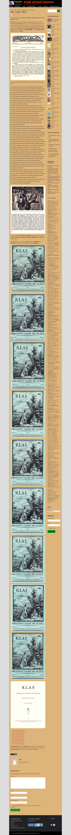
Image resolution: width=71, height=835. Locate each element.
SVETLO (50, 440)
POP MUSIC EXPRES (54, 381)
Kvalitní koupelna (31, 820)
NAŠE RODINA (54, 343)
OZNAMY (57, 367)
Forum (24, 6)
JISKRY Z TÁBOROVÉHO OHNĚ (52, 272)
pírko (57, 393)
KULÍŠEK (49, 291)
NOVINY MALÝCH (51, 354)
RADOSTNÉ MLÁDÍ (51, 398)
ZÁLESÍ (54, 483)
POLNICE (49, 381)
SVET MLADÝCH (54, 440)
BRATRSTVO (58, 213)
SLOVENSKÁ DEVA (56, 425)
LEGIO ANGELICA (55, 295)
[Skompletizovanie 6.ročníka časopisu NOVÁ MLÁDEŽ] (49, 76)
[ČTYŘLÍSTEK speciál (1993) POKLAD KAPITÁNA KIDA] (49, 109)
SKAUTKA (54, 420)
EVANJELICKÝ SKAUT (51, 248)
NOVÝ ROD (56, 356)
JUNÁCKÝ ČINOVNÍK (54, 273)
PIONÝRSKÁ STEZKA (53, 373)
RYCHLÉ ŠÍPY (56, 415)
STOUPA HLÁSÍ (53, 437)
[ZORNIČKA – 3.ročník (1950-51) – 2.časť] (49, 31)
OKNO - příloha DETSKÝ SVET (52, 366)
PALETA (49, 369)
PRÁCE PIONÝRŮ (56, 388)
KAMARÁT (54, 276)
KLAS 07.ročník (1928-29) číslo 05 (18, 734)
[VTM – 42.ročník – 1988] (49, 35)
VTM (49, 465)
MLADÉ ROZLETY (56, 319)
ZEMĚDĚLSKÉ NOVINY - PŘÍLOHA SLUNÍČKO (53, 473)
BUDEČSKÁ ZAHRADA (51, 216)
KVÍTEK (56, 291)
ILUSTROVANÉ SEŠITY (53, 265)
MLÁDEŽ (49, 335)
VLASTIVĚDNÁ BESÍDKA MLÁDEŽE (52, 461)
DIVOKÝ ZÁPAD (50, 228)
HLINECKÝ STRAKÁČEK (56, 257)
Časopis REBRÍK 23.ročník (55, 52)
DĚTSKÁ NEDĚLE (51, 240)
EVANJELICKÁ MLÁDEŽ (51, 247)
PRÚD (49, 389)
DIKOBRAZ (50, 227)
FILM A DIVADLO (53, 250)
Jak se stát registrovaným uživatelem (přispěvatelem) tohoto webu (53, 141)
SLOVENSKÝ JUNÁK (50, 428)
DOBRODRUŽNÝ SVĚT (52, 232)
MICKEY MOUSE (55, 316)
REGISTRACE (17, 6)
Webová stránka (14, 800)
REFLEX (52, 401)
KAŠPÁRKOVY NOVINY (51, 279)
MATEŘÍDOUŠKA (52, 315)
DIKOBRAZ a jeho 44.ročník (55, 102)
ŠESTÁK (56, 498)
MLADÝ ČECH (50, 334)
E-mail (12, 795)
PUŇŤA (57, 390)
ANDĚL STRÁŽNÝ (51, 203)
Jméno (12, 790)
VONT (55, 462)
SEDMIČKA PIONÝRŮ (53, 417)
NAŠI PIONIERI (55, 346)
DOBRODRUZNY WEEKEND (51, 231)
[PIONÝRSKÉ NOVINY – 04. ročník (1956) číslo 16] (49, 50)
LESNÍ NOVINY (50, 296)
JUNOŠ (49, 273)
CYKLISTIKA (50, 222)
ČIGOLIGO (50, 495)
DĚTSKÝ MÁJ (56, 243)
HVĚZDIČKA (50, 260)
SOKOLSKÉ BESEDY (54, 430)
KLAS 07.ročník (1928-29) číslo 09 (18, 740)
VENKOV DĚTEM (56, 457)
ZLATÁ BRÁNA (56, 475)
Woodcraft (57, 472)
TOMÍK (49, 446)
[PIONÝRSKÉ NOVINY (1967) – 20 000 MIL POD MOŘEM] (49, 72)
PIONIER (55, 369)
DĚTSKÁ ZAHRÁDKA (50, 242)
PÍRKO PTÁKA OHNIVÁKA (52, 393)
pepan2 (15, 14)
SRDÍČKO (54, 433)
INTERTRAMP (50, 268)
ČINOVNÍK (58, 495)
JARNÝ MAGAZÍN (54, 268)
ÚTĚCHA (49, 485)
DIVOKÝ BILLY (54, 227)
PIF (52, 369)
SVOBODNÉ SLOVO (50, 441)
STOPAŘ (49, 437)
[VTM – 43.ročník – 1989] (49, 59)
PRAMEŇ (50, 385)
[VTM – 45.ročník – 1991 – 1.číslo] (49, 81)
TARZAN (55, 444)
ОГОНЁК (49, 502)
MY (58, 338)
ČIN (54, 495)
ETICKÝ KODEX (56, 246)
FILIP (49, 250)
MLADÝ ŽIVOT (54, 334)
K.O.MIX (58, 275)
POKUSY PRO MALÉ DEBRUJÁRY (52, 380)
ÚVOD (11, 6)
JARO (49, 269)
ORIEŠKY (49, 367)
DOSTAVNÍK (57, 236)
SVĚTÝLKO (56, 442)
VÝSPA (57, 465)
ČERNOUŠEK (50, 490)
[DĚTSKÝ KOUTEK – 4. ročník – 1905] (49, 100)
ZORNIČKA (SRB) (51, 477)
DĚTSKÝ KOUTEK (51, 243)
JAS (52, 269)
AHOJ (49, 202)
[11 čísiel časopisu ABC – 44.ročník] (49, 122)
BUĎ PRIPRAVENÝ (51, 217)
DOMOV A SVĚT (54, 235)
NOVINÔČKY (57, 355)
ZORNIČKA (54, 476)
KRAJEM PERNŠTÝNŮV (51, 287)
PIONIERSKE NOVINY (51, 370)
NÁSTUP (56, 359)
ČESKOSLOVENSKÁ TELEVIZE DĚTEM (53, 491)
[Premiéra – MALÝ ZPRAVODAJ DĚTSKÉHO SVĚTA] (49, 67)
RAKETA (56, 400)
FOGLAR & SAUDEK (57, 251)
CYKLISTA (56, 221)
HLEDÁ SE (40, 6)
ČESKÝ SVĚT (55, 494)
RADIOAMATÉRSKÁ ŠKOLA (51, 396)
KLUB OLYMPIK (50, 280)
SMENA (55, 429)
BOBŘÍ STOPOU (52, 213)
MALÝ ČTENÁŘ (51, 312)
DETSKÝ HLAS (50, 224)
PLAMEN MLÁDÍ (50, 377)
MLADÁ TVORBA (50, 319)
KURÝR (53, 291)
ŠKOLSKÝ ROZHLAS (50, 501)
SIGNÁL (54, 418)
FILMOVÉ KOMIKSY (51, 251)
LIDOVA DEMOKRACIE (51, 299)
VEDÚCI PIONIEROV (51, 457)
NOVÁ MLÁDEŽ (51, 356)
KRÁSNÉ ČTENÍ (56, 288)
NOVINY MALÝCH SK (51, 355)
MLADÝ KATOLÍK (50, 323)
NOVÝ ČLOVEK (54, 358)
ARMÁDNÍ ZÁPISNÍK (50, 205)
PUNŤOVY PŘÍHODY (51, 390)
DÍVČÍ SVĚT (50, 239)
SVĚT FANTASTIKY (56, 441)
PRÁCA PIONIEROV (51, 388)
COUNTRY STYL (56, 220)
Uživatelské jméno (51, 518)
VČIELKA (53, 467)
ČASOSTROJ (50, 489)
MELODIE (50, 316)
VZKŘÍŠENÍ (54, 465)
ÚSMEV (54, 484)
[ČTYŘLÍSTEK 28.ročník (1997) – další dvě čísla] (49, 90)
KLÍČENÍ (54, 280)
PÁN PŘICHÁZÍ (50, 392)
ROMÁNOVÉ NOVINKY (51, 408)
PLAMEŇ (55, 377)
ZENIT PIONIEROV (51, 475)
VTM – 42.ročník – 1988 (54, 33)
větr (54, 468)
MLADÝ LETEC (50, 326)
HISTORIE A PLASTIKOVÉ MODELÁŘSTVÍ (53, 256)
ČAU (53, 489)
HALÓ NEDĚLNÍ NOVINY (51, 254)
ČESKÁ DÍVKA (50, 494)
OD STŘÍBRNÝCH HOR (51, 362)
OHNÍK (57, 362)
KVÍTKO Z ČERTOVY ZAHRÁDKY (53, 292)
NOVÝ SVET (50, 358)
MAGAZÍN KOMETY (51, 304)
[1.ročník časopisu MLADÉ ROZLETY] (49, 26)
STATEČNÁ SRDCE (54, 434)
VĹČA (56, 468)
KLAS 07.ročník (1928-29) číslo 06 (18, 736)
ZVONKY (49, 481)
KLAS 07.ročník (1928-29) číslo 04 (18, 733)
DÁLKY (56, 238)
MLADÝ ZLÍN (57, 332)
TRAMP (50, 448)
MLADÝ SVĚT (51, 330)
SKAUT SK (55, 421)
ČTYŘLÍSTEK (51, 498)
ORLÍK (52, 367)
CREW (49, 221)
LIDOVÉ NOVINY (57, 299)
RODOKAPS (55, 405)
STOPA (49, 436)
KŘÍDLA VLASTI (50, 295)
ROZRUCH (50, 414)
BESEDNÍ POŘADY (50, 209)
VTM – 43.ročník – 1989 (54, 57)
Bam (38, 833)
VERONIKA (50, 458)
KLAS (15, 754)
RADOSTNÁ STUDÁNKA (51, 397)
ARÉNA (55, 205)
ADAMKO (54, 201)
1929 (13, 10)
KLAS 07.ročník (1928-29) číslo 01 (18, 730)
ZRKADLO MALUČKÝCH (51, 480)
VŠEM (49, 469)
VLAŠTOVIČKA (51, 462)
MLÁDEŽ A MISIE (54, 335)
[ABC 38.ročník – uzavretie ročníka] (49, 85)
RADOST (57, 396)
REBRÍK (49, 401)
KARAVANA (56, 277)
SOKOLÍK (49, 432)
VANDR (49, 454)
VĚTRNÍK (50, 468)
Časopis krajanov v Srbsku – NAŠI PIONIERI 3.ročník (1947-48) (55, 93)
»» (35, 820)
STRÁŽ (58, 437)
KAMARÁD (50, 276)
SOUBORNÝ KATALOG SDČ (54, 6)
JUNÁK (50, 275)
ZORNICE (49, 476)
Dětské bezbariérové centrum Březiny (18, 827)
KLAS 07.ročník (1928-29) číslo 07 (18, 737)
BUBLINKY (55, 214)
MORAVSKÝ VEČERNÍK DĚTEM (52, 338)
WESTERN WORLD (51, 472)
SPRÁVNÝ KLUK (54, 432)
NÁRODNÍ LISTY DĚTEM (51, 359)
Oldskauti (12, 824)
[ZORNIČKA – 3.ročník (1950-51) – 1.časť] (49, 45)
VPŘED (50, 464)
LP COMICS (50, 303)
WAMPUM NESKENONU (53, 471)
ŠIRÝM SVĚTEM (51, 499)
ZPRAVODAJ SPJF (50, 479)
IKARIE (53, 260)
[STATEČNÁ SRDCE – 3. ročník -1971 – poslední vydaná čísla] (49, 63)
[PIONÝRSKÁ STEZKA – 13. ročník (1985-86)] (49, 118)
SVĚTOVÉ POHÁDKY (51, 442)
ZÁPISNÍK (50, 484)
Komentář (13, 776)
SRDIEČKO (49, 433)
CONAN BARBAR (50, 220)
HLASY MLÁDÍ (50, 257)
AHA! (57, 201)
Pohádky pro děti (14, 825)
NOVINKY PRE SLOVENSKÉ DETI (52, 351)
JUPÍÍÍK (54, 275)
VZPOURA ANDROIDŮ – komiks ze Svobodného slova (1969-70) (55, 20)
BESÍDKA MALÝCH (56, 209)
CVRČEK (52, 221)
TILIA (55, 445)
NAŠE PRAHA (54, 342)
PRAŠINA (53, 385)
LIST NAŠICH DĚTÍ (50, 300)
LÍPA (58, 303)
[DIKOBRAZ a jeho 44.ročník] (49, 104)
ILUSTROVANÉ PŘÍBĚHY (51, 264)
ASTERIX (49, 206)
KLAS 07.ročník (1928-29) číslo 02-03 (18, 731)
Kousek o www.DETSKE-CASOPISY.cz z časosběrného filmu (55, 39)
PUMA (52, 389)
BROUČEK (50, 214)
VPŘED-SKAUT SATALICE (55, 464)
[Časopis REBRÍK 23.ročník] (49, 54)
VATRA (52, 454)
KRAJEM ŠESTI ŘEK (50, 288)
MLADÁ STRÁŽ (56, 318)
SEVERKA (50, 418)
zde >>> (38, 749)
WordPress (34, 833)
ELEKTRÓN (56, 244)
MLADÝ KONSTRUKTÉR (52, 324)
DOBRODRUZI (50, 230)
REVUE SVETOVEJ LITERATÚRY (52, 404)
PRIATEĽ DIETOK (51, 386)
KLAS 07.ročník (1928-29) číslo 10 (18, 742)
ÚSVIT (57, 484)
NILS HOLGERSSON (51, 350)
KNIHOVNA (46, 6)
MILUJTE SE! (51, 318)
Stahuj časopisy (32, 10)
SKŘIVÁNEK (57, 424)
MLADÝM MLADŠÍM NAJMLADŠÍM (53, 327)
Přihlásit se (51, 531)
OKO (57, 366)
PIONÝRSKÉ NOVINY (52, 376)
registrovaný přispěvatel (20, 241)
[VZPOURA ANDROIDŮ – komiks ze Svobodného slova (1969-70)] (50, 20)
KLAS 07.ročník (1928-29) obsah (18, 743)
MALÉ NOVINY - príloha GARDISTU (53, 307)
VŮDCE (52, 469)
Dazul (49, 135)
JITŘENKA (58, 272)
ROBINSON (50, 405)
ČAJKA (53, 485)
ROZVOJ (55, 414)
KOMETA (57, 284)
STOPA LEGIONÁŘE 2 (54, 436)
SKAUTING (50, 420)
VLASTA (49, 460)
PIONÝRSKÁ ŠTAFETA (52, 374)
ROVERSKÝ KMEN (52, 409)
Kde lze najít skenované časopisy (21, 10)
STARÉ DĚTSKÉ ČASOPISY (39, 2)
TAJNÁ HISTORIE (50, 444)
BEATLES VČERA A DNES (52, 208)
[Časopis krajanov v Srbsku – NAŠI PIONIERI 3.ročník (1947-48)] (49, 94)
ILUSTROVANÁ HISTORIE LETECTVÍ (52, 261)
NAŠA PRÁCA (50, 342)
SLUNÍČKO (50, 429)
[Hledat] (58, 11)
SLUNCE (55, 428)
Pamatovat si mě (52, 528)
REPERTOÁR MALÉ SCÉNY (51, 402)
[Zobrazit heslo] (59, 525)
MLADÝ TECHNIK (52, 331)
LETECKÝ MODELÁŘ (55, 296)
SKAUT (58, 418)
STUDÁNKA (55, 438)
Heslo (49, 523)
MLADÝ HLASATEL (52, 322)
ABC (50, 201)
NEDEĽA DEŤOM (50, 347)
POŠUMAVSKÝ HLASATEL (52, 384)
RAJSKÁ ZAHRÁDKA (51, 400)
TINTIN (58, 445)
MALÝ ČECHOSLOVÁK (51, 311)
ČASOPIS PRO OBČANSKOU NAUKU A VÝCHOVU (54, 487)
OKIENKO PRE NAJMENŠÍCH (51, 365)
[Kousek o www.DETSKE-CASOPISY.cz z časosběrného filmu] (50, 39)
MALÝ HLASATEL (57, 308)
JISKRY (54, 269)
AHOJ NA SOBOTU (54, 202)
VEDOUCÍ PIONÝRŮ (51, 456)
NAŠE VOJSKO (50, 346)
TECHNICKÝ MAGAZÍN (51, 445)
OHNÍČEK (51, 363)
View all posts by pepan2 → (24, 762)
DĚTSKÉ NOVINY (56, 242)
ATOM (53, 206)
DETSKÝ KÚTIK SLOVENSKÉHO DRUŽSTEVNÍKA (52, 226)
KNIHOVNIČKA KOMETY (51, 283)
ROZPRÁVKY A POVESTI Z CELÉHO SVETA (54, 413)
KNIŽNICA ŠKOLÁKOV (51, 284)
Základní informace (31, 6)
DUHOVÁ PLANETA (50, 238)
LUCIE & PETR (54, 303)
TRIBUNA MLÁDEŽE (56, 448)
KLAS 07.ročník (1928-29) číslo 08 (18, 739)
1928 (11, 10)
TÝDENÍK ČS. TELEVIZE (51, 452)
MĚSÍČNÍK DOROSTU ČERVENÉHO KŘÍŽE (53, 339)
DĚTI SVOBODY (54, 239)
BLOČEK (55, 210)
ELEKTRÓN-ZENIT (51, 246)
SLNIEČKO (50, 425)
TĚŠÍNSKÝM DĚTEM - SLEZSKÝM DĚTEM (54, 453)
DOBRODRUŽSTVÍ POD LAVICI (52, 234)
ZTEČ (56, 480)
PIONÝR (50, 371)
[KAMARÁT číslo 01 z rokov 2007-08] (49, 127)
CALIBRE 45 (57, 217)
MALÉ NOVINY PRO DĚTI (51, 308)
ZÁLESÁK (50, 483)
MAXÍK (58, 315)
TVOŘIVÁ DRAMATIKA (51, 449)
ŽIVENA (55, 501)
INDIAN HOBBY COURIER (54, 267)
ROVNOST (58, 409)
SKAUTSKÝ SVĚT (51, 424)
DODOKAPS (50, 235)
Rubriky (49, 509)
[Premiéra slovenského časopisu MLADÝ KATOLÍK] (49, 113)
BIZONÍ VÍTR (51, 210)
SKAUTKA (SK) (50, 421)
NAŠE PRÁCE (50, 343)
